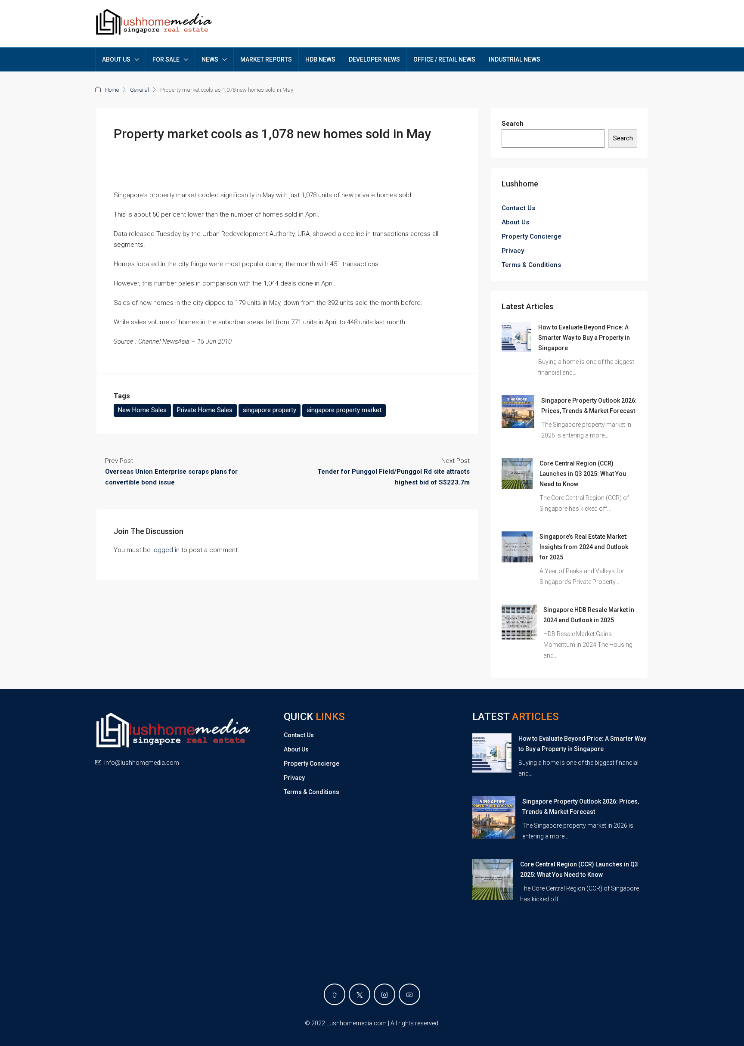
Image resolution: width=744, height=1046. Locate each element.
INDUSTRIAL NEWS (514, 59)
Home (112, 90)
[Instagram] (384, 994)
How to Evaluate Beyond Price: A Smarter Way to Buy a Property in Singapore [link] (584, 337)
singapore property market (344, 410)
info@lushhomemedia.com (141, 762)
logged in (166, 550)
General (139, 90)
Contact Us (518, 208)
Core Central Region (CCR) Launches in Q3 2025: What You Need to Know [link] (582, 473)
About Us (515, 222)
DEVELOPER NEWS (374, 59)
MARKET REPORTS (266, 59)
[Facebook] (334, 994)
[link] (516, 337)
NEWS (210, 59)
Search (513, 123)
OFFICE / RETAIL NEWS (444, 59)
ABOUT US (116, 59)
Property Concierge (531, 236)
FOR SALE (166, 59)
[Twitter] (359, 994)
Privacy (513, 251)
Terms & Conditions (531, 265)
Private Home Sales (204, 410)
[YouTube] (409, 994)
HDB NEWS (320, 59)
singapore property (269, 410)
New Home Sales (142, 410)
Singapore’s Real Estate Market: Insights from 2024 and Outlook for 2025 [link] (583, 547)
